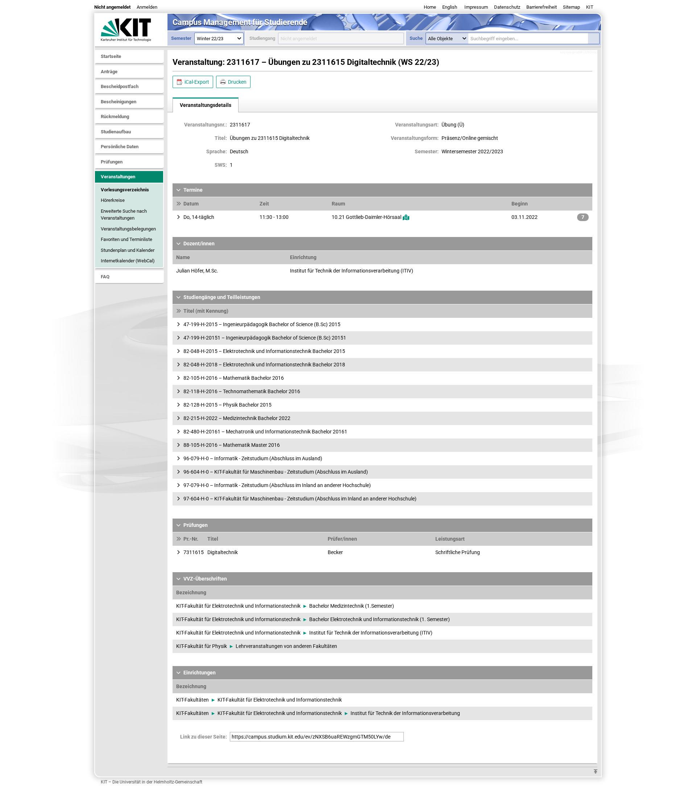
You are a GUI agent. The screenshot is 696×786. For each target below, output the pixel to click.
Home (430, 7)
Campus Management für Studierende (240, 22)
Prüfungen (112, 162)
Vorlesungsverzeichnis (125, 189)
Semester (181, 38)
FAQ (105, 276)
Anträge (109, 71)
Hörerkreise (113, 200)
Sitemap (571, 7)
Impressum (476, 7)
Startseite (111, 56)
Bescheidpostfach (119, 86)
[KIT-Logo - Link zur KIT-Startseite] (131, 30)
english (449, 7)
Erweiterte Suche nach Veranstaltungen (124, 214)
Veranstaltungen (118, 176)
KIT (589, 7)
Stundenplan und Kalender (127, 250)
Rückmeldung (115, 116)
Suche (416, 38)
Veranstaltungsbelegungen (128, 229)
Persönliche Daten (119, 146)
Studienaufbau (116, 131)
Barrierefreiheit (541, 7)
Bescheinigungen (118, 101)
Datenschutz (507, 7)
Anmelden (147, 7)
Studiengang (262, 38)
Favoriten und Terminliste (126, 239)
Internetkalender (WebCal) (128, 260)
